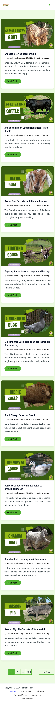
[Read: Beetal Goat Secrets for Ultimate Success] (27, 181)
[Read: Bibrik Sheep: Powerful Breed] (27, 395)
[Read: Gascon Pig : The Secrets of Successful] (27, 609)
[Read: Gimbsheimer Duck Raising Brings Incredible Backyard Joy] (27, 321)
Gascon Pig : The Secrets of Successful (24, 629)
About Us (36, 695)
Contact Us (26, 691)
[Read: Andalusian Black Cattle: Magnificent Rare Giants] (27, 107)
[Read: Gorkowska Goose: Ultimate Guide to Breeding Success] (27, 465)
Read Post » (13, 82)
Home (13, 691)
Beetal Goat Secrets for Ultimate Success (25, 201)
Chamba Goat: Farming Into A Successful (25, 558)
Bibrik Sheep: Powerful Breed (19, 415)
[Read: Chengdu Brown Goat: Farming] (27, 33)
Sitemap (41, 691)
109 (29, 672)
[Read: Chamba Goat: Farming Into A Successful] (27, 539)
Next (46, 672)
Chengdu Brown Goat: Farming (20, 53)
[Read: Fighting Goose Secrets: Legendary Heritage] (27, 251)
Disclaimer (27, 698)
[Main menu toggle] (50, 5)
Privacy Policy (20, 695)
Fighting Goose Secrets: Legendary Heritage (27, 271)
